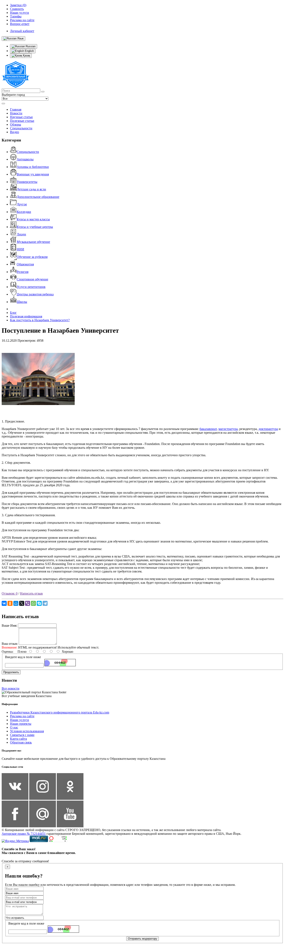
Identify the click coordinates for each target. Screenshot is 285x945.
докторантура (268, 429)
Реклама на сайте (22, 716)
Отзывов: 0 (10, 593)
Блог (13, 312)
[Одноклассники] (10, 603)
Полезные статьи (22, 120)
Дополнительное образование (38, 197)
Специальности (21, 128)
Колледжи (24, 212)
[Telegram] (45, 603)
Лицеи (21, 234)
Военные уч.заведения (33, 174)
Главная (15, 109)
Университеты (27, 182)
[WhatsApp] (33, 603)
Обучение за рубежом (32, 257)
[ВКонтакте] (4, 603)
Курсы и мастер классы (33, 219)
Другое (22, 204)
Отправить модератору (142, 938)
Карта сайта (18, 738)
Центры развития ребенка (35, 294)
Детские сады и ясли (31, 189)
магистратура (228, 429)
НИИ (20, 249)
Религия (22, 272)
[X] (21, 603)
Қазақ (26, 55)
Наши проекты (20, 723)
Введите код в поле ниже (23, 657)
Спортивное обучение (32, 279)
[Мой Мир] (15, 603)
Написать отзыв (31, 593)
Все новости (10, 688)
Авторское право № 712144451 (24, 833)
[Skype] (39, 603)
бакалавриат (208, 429)
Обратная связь (21, 742)
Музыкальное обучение (33, 242)
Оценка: (7, 651)
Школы (22, 302)
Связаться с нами (22, 735)
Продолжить (11, 672)
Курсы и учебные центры (35, 227)
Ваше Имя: (9, 625)
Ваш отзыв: (10, 643)
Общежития (25, 264)
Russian (30, 46)
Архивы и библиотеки (33, 167)
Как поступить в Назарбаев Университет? (40, 320)
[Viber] (27, 603)
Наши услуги (19, 720)
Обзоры (15, 124)
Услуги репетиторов (31, 287)
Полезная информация (26, 316)
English (29, 50)
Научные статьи (21, 117)
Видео (14, 132)
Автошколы (25, 159)
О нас (14, 727)
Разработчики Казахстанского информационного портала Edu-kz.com (59, 712)
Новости (16, 113)
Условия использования (27, 731)
